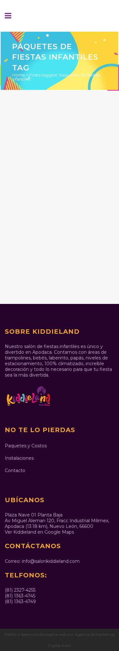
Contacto (15, 470)
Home (18, 74)
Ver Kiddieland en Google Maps (39, 532)
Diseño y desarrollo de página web (35, 634)
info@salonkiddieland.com (51, 561)
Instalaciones (19, 458)
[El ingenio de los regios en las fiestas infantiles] (59, 132)
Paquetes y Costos (26, 446)
